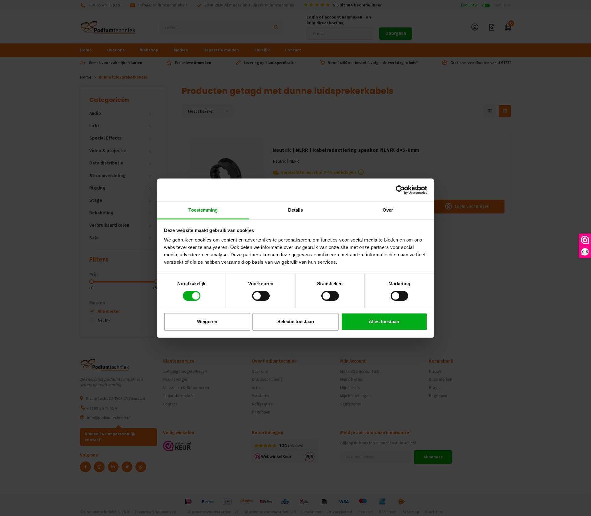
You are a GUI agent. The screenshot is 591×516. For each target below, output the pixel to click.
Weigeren (207, 321)
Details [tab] (295, 210)
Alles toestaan (384, 321)
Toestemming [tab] (203, 210)
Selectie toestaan (295, 321)
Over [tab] (388, 210)
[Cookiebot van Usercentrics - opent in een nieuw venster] (400, 189)
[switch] (261, 296)
